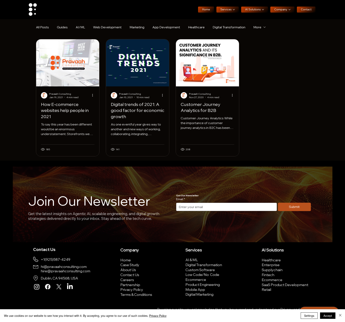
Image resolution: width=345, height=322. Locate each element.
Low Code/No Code (202, 274)
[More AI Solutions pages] (263, 10)
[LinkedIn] (69, 286)
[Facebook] (47, 286)
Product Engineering (202, 284)
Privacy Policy (131, 289)
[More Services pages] (234, 10)
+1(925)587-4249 (55, 259)
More (257, 27)
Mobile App (195, 289)
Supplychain (272, 270)
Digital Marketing (199, 294)
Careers (127, 280)
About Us (128, 270)
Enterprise (271, 265)
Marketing (137, 27)
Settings (309, 316)
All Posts (42, 27)
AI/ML (80, 27)
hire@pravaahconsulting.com (65, 271)
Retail (266, 289)
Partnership (130, 284)
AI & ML (191, 260)
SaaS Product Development (285, 284)
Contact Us (129, 275)
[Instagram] (36, 286)
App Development (166, 27)
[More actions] (93, 95)
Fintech (268, 275)
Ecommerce (195, 279)
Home (125, 260)
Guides (62, 27)
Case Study (129, 265)
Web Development (107, 27)
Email (180, 199)
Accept (327, 316)
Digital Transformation (229, 27)
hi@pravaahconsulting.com (64, 266)
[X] (58, 286)
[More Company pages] (289, 10)
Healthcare (196, 27)
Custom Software (200, 270)
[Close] (340, 315)
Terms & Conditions (136, 294)
